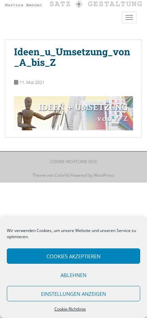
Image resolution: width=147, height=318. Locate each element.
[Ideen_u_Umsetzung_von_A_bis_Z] (73, 113)
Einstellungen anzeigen (73, 293)
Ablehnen (73, 275)
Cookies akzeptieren (73, 256)
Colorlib (62, 175)
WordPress (104, 175)
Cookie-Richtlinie (70, 309)
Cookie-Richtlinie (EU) (73, 161)
